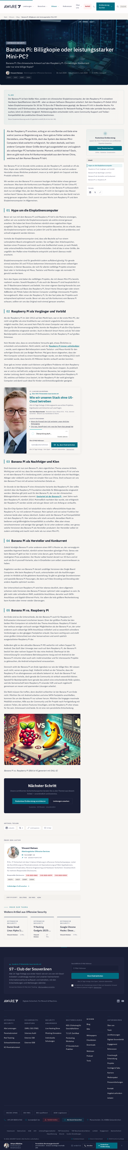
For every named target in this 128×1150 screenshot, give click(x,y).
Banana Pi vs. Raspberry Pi (97, 180)
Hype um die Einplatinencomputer (100, 165)
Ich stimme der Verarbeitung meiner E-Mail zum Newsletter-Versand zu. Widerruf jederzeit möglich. (95, 986)
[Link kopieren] (100, 192)
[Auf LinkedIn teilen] (90, 192)
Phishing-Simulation (53, 1033)
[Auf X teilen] (95, 192)
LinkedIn (11, 828)
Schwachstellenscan (12, 1042)
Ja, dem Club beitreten (66, 445)
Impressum (11, 1131)
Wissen (54, 6)
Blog (17, 17)
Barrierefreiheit (116, 1131)
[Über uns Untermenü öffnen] (82, 6)
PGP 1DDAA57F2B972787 (33, 858)
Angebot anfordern (114, 1093)
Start (5, 17)
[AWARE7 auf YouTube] (123, 1001)
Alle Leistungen (10, 1028)
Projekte (110, 1063)
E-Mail (49, 828)
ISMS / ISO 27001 (31, 1028)
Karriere (110, 1073)
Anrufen (89, 1145)
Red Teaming (9, 1038)
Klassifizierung (52, 1134)
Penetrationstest (10, 1033)
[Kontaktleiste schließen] (121, 1145)
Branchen (42, 6)
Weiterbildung (74, 1020)
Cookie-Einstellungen (74, 1134)
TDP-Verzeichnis (63, 1131)
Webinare (90, 1051)
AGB (29, 1131)
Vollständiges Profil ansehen (17, 886)
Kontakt (110, 1088)
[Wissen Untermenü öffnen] (59, 6)
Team (109, 1030)
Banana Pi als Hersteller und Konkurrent (101, 176)
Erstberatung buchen (104, 6)
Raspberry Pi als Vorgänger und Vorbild (101, 169)
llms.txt (61, 1134)
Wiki (88, 1029)
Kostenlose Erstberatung (105, 1145)
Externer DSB (30, 1042)
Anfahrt (110, 1098)
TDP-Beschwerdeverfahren (81, 1131)
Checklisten (91, 1040)
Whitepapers (92, 1035)
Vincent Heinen (16, 73)
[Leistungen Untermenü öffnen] (34, 6)
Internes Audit (30, 1033)
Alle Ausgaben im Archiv (46, 987)
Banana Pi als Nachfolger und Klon (99, 173)
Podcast (90, 1056)
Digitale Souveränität (115, 1039)
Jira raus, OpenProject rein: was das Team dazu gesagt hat (52, 427)
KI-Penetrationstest (12, 1047)
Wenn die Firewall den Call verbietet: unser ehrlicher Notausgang (50, 422)
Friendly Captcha (62, 436)
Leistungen (27, 6)
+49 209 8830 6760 (14, 1120)
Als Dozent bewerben (74, 1120)
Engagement (112, 1044)
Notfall (87, 6)
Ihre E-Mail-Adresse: (37, 440)
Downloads (91, 1045)
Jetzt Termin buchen (105, 148)
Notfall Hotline (53, 1120)
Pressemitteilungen (115, 1082)
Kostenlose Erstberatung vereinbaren (30, 801)
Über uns (78, 6)
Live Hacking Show (52, 1028)
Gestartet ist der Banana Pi (48, 496)
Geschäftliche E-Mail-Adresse (81, 963)
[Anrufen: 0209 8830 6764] (94, 6)
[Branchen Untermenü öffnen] (47, 6)
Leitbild (95, 1131)
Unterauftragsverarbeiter (47, 1131)
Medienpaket (112, 1077)
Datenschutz (70, 449)
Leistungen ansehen (61, 801)
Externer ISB (30, 1038)
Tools (89, 1061)
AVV (35, 1131)
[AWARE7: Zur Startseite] (12, 6)
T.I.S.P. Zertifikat (72, 1033)
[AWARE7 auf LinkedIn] (118, 1001)
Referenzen (67, 6)
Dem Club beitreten (95, 976)
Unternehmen (114, 1020)
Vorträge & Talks (113, 1068)
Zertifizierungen (113, 1035)
